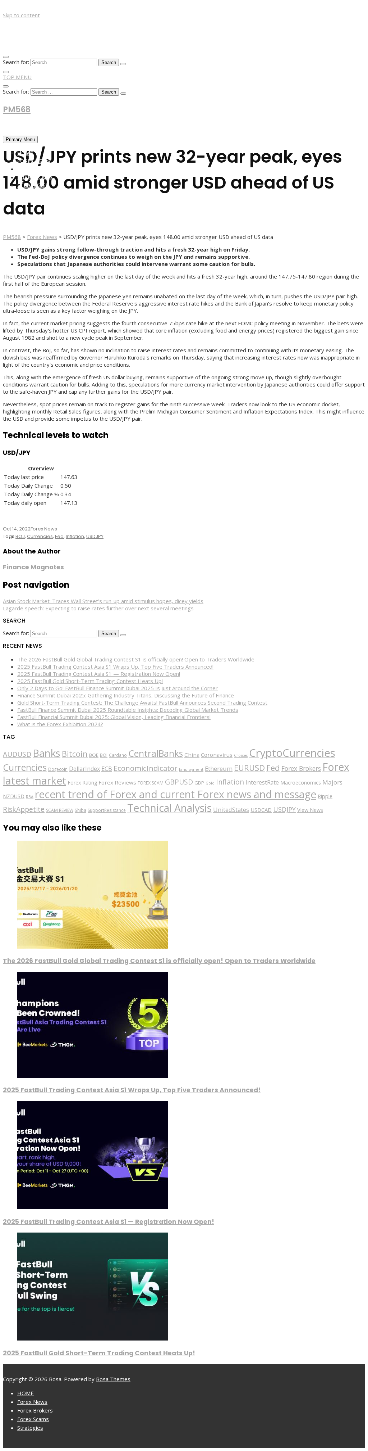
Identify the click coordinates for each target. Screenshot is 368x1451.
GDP (199, 782)
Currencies (40, 536)
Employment (191, 769)
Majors (332, 782)
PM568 (17, 109)
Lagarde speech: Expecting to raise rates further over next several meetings (98, 608)
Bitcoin (75, 754)
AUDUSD (17, 754)
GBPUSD (179, 782)
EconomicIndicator (146, 768)
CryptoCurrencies (292, 753)
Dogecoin (58, 769)
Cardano (118, 755)
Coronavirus (217, 754)
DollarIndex (84, 769)
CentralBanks (155, 753)
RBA (29, 796)
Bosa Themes (113, 1379)
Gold (210, 783)
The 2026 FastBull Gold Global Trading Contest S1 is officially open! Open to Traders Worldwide (135, 659)
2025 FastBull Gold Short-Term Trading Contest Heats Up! (90, 680)
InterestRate (262, 782)
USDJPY (95, 536)
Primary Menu (20, 139)
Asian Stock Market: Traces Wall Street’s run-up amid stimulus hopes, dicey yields (103, 601)
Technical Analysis (169, 808)
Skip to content (21, 15)
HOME (25, 152)
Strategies (32, 185)
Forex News (33, 160)
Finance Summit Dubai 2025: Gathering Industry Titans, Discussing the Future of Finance (125, 695)
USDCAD (261, 809)
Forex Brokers (38, 168)
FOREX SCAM (151, 783)
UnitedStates (231, 809)
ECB (106, 768)
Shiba (80, 810)
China (191, 754)
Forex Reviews (117, 782)
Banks (46, 753)
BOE (93, 755)
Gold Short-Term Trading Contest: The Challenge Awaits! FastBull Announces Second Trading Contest (142, 702)
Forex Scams (34, 177)
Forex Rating (82, 782)
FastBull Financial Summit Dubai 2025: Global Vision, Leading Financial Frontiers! (114, 716)
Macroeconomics (300, 782)
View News (310, 809)
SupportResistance (107, 810)
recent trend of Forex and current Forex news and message (175, 794)
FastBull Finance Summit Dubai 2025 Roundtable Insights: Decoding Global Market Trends (127, 709)
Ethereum (219, 768)
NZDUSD (13, 796)
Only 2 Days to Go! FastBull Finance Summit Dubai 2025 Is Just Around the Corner (117, 688)
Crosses (241, 755)
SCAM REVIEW (59, 810)
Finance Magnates (33, 567)
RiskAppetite (24, 809)
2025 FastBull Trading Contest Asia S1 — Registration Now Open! (98, 673)
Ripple (325, 796)
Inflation (75, 536)
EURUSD (249, 767)
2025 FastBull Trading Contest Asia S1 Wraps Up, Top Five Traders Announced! (115, 666)
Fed (59, 536)
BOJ (20, 536)
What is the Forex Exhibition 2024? (60, 724)
